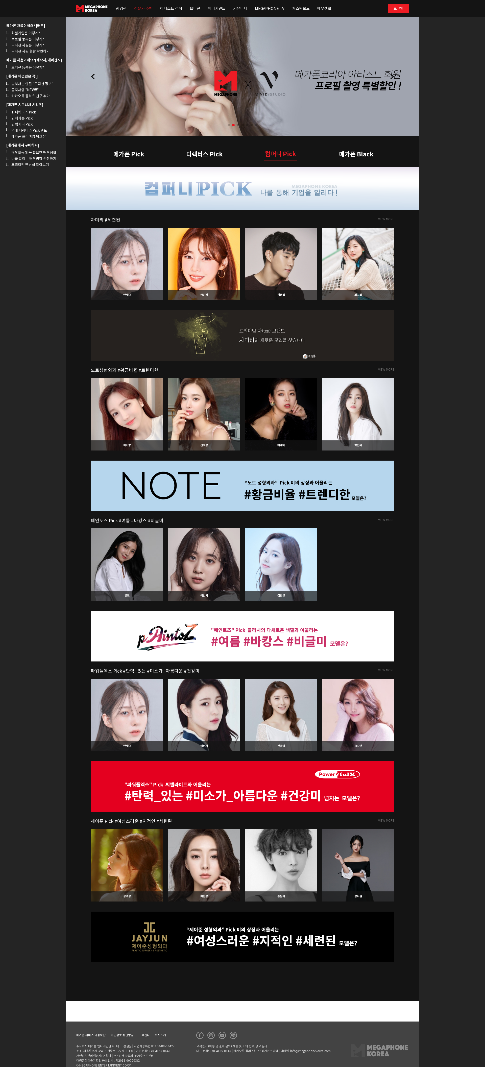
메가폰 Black (356, 154)
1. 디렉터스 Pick (23, 112)
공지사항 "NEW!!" (25, 90)
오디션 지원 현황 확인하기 (30, 52)
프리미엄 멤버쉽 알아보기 (30, 165)
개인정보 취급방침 (122, 1035)
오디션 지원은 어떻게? (27, 45)
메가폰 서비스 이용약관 (91, 1035)
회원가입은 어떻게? (25, 33)
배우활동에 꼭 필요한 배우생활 (33, 153)
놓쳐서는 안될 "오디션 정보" (32, 84)
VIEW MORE (386, 219)
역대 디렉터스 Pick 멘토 (29, 131)
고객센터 (144, 1035)
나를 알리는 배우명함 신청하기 (33, 159)
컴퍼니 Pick (280, 154)
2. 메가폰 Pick (22, 118)
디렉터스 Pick (204, 154)
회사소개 (160, 1035)
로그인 (398, 9)
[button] (392, 77)
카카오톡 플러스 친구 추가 (30, 96)
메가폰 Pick (128, 154)
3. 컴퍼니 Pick (22, 125)
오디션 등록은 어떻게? (27, 68)
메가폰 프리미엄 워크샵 (28, 137)
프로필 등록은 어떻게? (27, 39)
